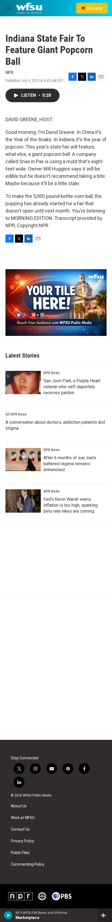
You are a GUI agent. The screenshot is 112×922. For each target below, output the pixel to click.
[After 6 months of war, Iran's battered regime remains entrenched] (23, 459)
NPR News (51, 373)
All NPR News (16, 414)
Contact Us (20, 829)
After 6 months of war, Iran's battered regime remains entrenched (69, 463)
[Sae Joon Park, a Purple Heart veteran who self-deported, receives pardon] (23, 382)
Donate (94, 8)
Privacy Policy (22, 841)
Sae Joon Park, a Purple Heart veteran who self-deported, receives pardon (71, 386)
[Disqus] (56, 666)
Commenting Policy (27, 864)
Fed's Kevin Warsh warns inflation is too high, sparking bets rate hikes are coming (70, 505)
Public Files (20, 853)
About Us (19, 806)
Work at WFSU (23, 818)
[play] (8, 915)
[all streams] (105, 915)
